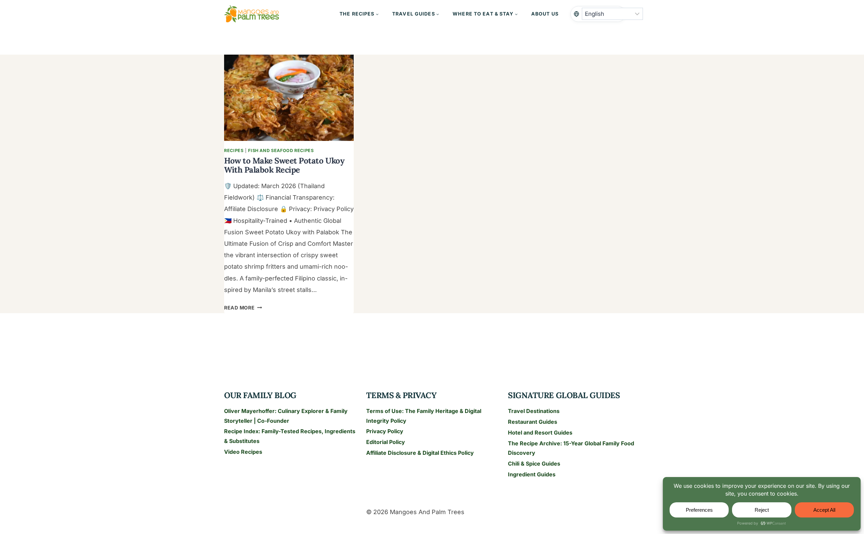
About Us (545, 14)
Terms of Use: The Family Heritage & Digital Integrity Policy (423, 416)
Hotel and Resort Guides (540, 432)
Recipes (233, 150)
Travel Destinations (534, 411)
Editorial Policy (385, 442)
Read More (243, 307)
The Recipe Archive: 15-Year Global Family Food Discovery (571, 448)
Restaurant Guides (532, 421)
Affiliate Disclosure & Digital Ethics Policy (420, 452)
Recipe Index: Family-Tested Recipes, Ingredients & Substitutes (289, 436)
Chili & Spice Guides (534, 463)
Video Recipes (243, 451)
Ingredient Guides (532, 474)
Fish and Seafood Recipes (281, 150)
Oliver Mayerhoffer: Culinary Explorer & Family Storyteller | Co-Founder (286, 416)
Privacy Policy (384, 431)
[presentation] (289, 98)
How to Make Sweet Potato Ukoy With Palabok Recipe (284, 165)
